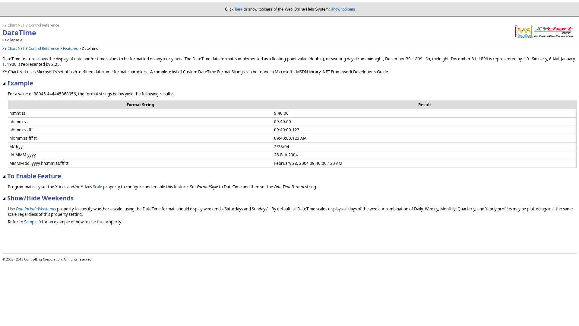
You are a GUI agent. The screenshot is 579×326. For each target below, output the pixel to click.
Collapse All (14, 40)
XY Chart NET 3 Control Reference (30, 48)
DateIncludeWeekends (36, 209)
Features (70, 48)
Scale (97, 187)
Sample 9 (32, 222)
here (238, 9)
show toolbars (343, 9)
